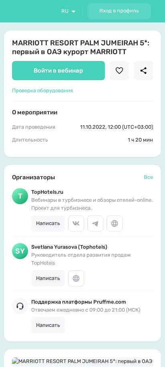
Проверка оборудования (42, 90)
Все (148, 177)
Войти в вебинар (58, 70)
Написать (48, 223)
